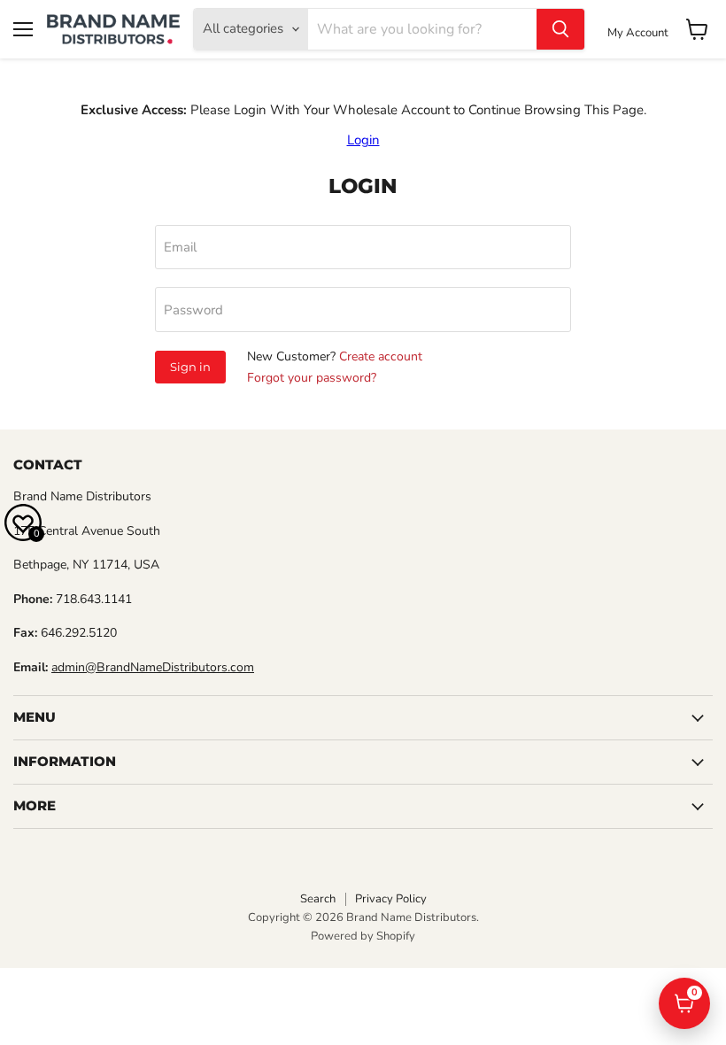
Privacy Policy (391, 899)
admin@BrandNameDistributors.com (152, 667)
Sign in (190, 367)
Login (363, 140)
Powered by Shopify (363, 936)
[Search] (560, 29)
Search (318, 899)
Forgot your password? (311, 377)
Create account (380, 356)
